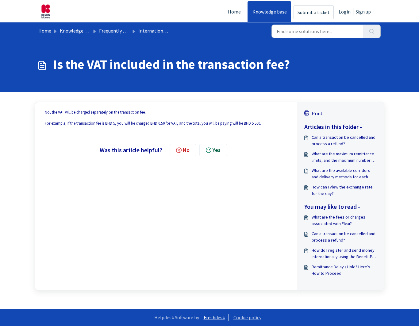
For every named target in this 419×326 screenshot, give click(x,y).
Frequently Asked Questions (128, 31)
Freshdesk (214, 317)
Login (345, 12)
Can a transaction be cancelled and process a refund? (343, 140)
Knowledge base (269, 12)
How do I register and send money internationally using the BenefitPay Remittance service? (344, 253)
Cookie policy (247, 317)
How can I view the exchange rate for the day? (342, 190)
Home (234, 12)
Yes (217, 149)
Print (317, 113)
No (186, 149)
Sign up (363, 12)
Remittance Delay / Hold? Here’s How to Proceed (341, 270)
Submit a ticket (314, 12)
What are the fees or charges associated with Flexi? (338, 220)
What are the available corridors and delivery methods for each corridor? (341, 174)
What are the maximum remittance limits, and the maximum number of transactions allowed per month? (343, 157)
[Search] (372, 31)
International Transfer (162, 31)
